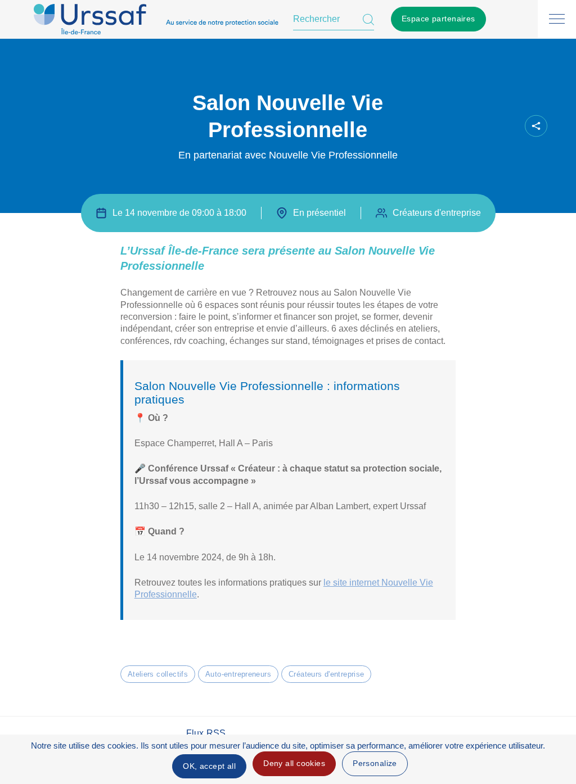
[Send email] (504, 126)
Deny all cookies (294, 763)
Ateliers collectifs (158, 674)
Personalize (375, 763)
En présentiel (319, 212)
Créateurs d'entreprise (326, 674)
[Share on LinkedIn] (485, 126)
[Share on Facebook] (447, 126)
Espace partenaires (438, 18)
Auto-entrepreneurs (238, 674)
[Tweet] (466, 126)
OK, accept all (209, 766)
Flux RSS (206, 733)
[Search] (368, 19)
